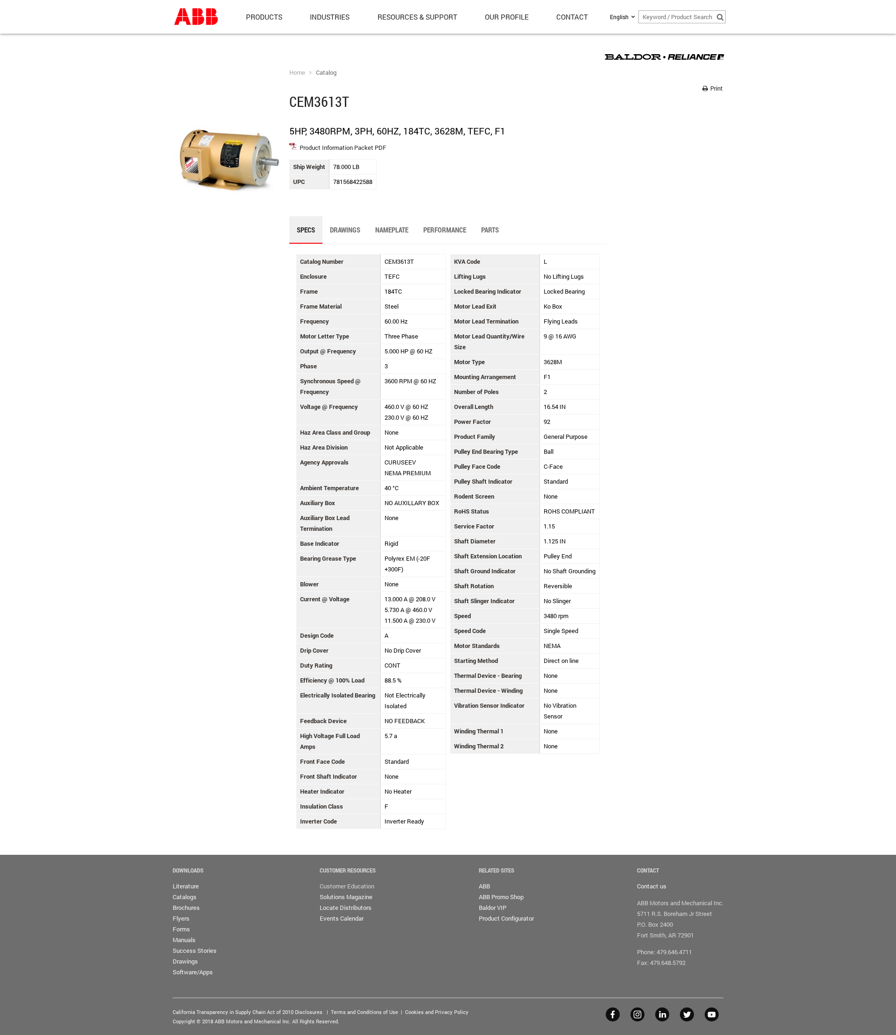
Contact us (651, 886)
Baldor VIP (492, 907)
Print (716, 88)
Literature (186, 886)
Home (297, 72)
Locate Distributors (345, 907)
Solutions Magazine (346, 897)
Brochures (186, 907)
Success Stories (195, 950)
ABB (484, 886)
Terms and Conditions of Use (364, 1011)
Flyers (181, 918)
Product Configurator (506, 918)
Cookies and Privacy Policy (437, 1011)
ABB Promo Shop (501, 897)
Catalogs (184, 897)
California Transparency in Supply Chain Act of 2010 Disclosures (247, 1011)
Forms (181, 929)
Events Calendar (342, 918)
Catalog (326, 72)
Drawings (185, 961)
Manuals (184, 940)
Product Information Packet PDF (343, 147)
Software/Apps (193, 972)
